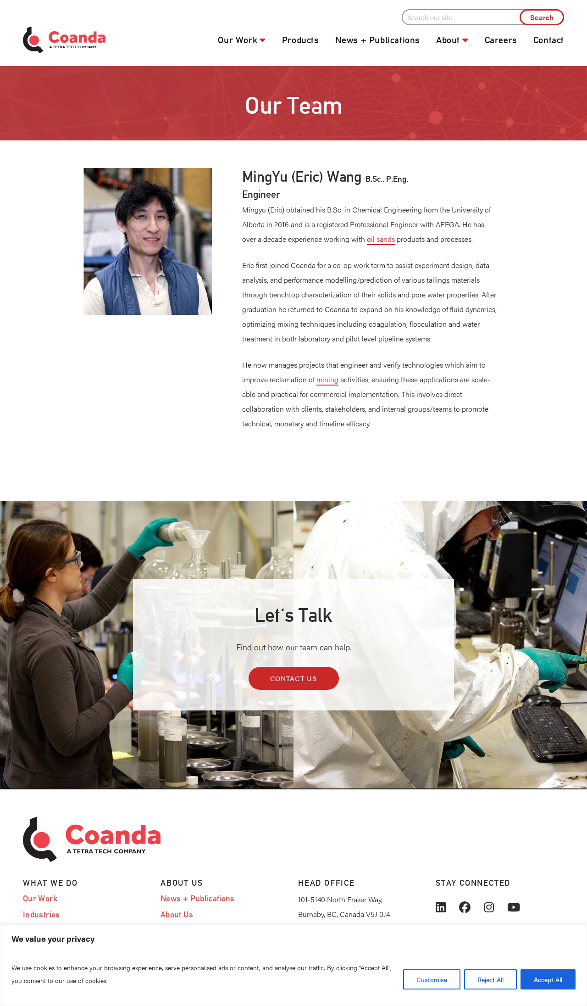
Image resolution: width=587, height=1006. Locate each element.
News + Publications (377, 39)
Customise (431, 979)
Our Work (237, 39)
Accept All (548, 979)
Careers (501, 39)
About (448, 39)
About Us (177, 914)
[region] (293, 965)
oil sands (381, 239)
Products (300, 39)
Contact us (293, 678)
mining (327, 379)
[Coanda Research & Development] (87, 40)
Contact (548, 39)
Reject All (490, 979)
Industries (41, 914)
